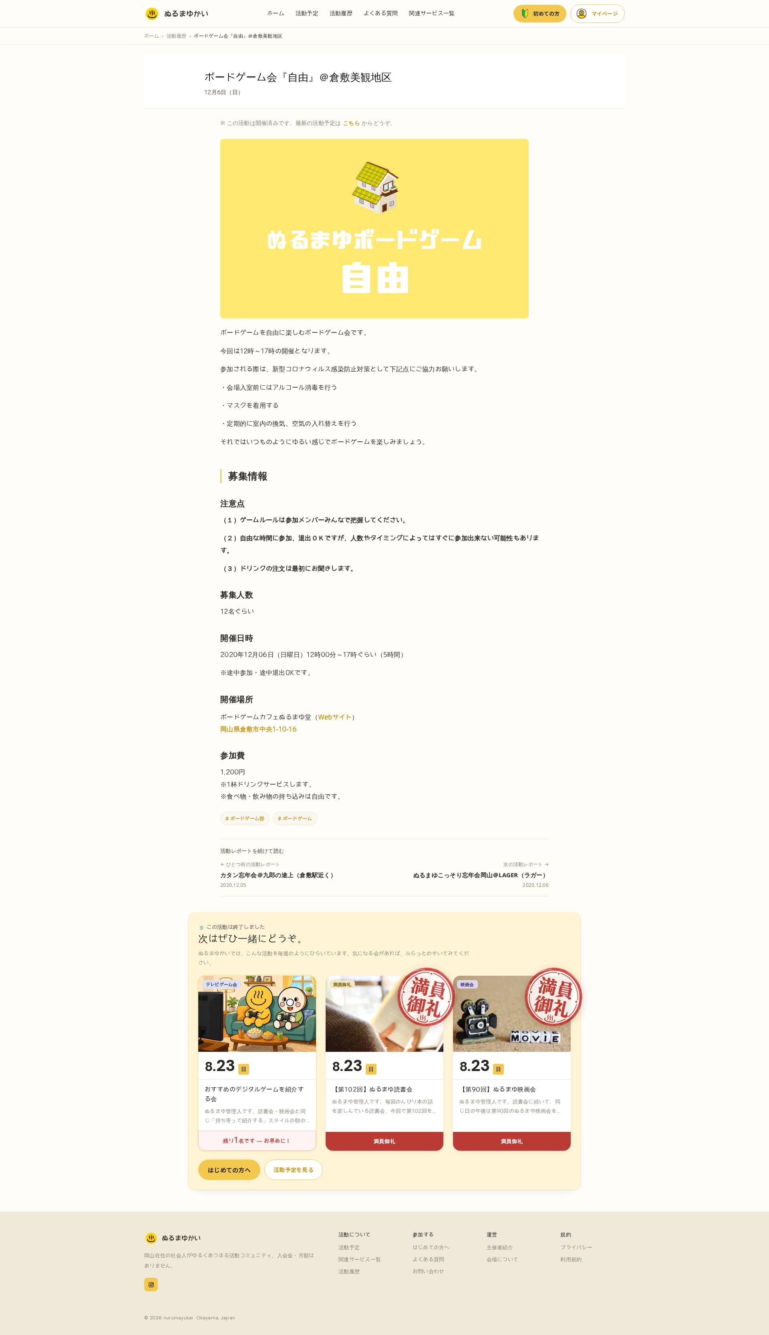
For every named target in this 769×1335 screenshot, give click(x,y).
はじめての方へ (229, 1170)
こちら (351, 123)
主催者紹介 (500, 1247)
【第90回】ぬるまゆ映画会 (497, 1089)
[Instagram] (151, 1284)
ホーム (275, 13)
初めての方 (546, 13)
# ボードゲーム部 (244, 818)
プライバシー (576, 1247)
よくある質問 (381, 13)
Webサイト (335, 717)
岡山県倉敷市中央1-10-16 (258, 729)
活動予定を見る (294, 1170)
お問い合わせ (429, 1271)
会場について (503, 1259)
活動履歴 (341, 13)
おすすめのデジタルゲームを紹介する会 (254, 1094)
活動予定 (307, 13)
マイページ (605, 13)
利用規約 (571, 1259)
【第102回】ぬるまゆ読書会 (372, 1089)
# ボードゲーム (295, 818)
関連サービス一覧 (432, 13)
